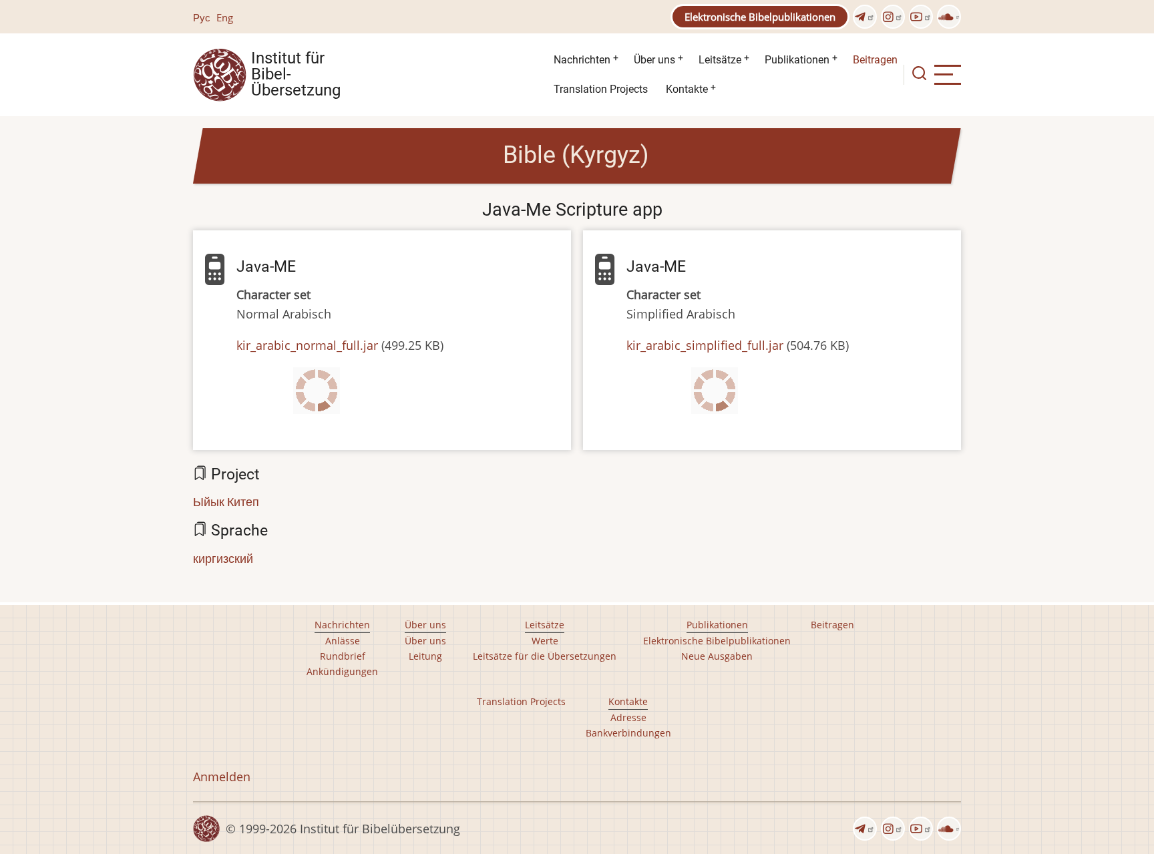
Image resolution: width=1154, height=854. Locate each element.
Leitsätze (720, 59)
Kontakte (687, 89)
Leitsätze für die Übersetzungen (544, 656)
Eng (224, 17)
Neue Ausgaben (717, 656)
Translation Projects (601, 89)
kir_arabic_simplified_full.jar (704, 345)
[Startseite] (219, 73)
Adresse (628, 717)
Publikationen (797, 59)
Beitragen (875, 59)
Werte (545, 640)
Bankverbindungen (628, 732)
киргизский (223, 558)
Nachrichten (582, 59)
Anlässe (342, 640)
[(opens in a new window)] (865, 17)
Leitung (425, 656)
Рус (201, 17)
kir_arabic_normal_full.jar (307, 345)
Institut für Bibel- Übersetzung (296, 75)
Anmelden (221, 777)
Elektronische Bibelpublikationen (760, 16)
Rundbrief (342, 656)
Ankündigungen (342, 671)
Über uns (654, 59)
